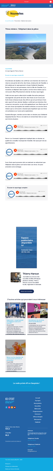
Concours (38, 414)
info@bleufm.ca (32, 451)
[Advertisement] (26, 215)
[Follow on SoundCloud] (12, 407)
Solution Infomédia (14, 469)
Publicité (37, 422)
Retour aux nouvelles (26, 291)
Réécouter (38, 409)
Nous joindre (37, 403)
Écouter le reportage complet (13, 75)
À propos (37, 400)
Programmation (37, 411)
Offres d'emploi (37, 417)
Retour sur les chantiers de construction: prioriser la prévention (15, 358)
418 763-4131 (31, 446)
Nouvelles (11, 20)
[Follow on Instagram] (9, 407)
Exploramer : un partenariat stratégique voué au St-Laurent (15, 321)
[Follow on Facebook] (6, 407)
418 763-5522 (32, 440)
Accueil (7, 20)
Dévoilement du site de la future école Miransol (36, 321)
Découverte (37, 419)
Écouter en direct (45, 1)
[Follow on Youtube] (15, 407)
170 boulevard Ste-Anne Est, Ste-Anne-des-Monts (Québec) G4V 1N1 (37, 434)
